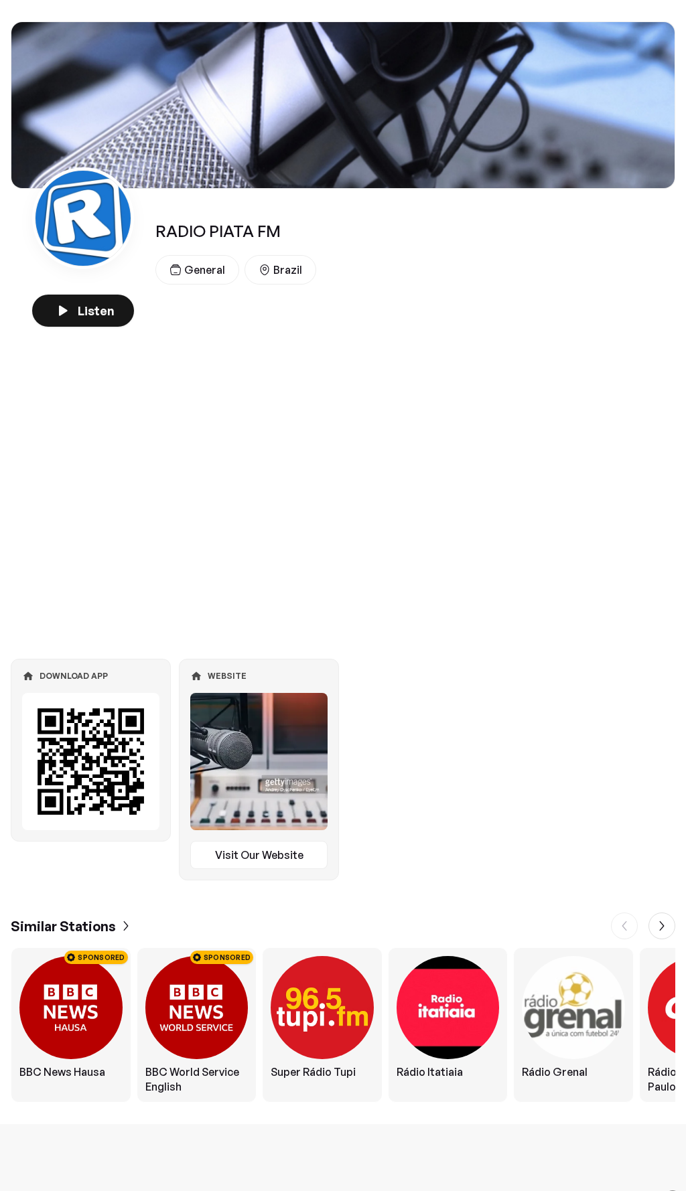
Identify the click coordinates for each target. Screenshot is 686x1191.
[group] (343, 1025)
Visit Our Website (259, 855)
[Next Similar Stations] (661, 925)
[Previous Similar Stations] (624, 925)
